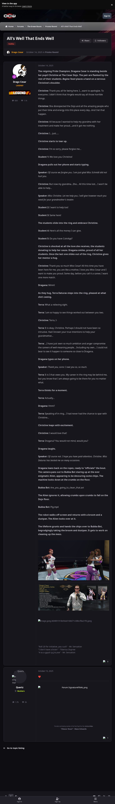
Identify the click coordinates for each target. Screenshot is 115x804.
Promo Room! (52, 52)
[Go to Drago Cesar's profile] (8, 52)
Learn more (5, 5)
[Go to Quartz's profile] (20, 676)
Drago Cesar (19, 81)
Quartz (19, 687)
